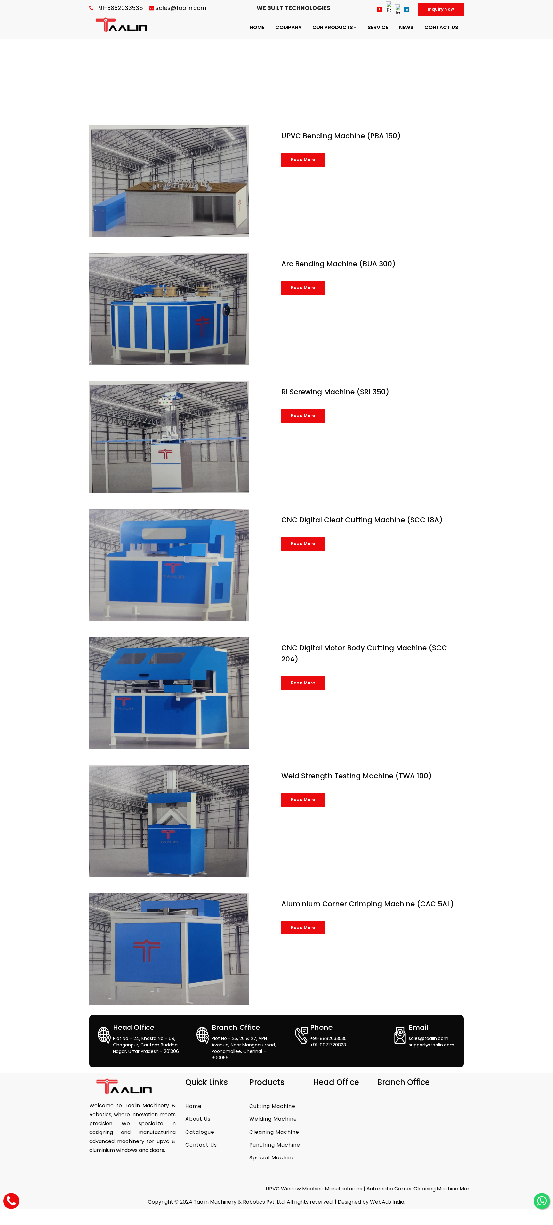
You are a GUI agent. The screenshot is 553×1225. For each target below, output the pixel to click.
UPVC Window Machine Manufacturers (278, 1188)
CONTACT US (441, 27)
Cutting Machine (272, 1106)
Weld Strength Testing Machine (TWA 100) (356, 776)
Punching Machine (274, 1145)
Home (193, 1106)
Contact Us (201, 1145)
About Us (198, 1119)
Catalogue (199, 1132)
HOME (257, 27)
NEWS (406, 27)
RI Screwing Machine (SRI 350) (335, 392)
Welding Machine (273, 1119)
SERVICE (378, 27)
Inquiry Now (441, 9)
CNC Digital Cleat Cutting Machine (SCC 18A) (362, 520)
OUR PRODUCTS (332, 27)
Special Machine (272, 1157)
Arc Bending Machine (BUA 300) (338, 264)
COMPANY (288, 27)
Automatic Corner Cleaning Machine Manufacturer (395, 1188)
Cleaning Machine (274, 1132)
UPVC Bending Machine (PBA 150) (341, 136)
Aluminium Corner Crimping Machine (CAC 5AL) (367, 904)
